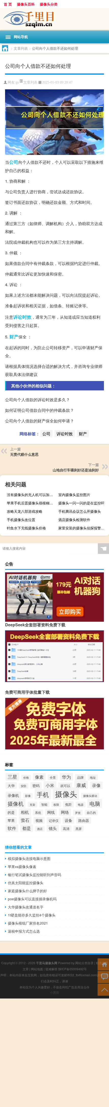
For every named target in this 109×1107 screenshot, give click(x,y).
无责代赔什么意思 (24, 454)
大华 (11, 785)
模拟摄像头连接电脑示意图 (29, 858)
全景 (53, 777)
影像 (28, 796)
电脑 (94, 803)
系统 (38, 812)
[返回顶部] (103, 989)
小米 (50, 785)
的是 (11, 812)
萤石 (25, 820)
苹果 (11, 820)
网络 (65, 812)
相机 (25, 812)
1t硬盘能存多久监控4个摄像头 (32, 914)
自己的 (91, 813)
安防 (23, 786)
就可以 (65, 785)
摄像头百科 (26, 4)
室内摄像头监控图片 (74, 494)
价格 (26, 777)
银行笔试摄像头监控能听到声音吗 (34, 874)
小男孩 (54, 992)
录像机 (13, 795)
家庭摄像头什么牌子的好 (27, 890)
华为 (66, 776)
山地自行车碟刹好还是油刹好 (76, 469)
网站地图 (37, 969)
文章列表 (21, 48)
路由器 (83, 820)
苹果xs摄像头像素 (22, 866)
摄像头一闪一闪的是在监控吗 (81, 502)
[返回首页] (103, 964)
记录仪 (54, 820)
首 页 (8, 4)
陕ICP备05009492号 (72, 969)
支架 (32, 804)
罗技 (78, 813)
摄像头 (66, 793)
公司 (13, 162)
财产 (14, 336)
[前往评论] (103, 976)
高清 (66, 828)
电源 (80, 804)
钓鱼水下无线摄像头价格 (26, 527)
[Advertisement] (54, 1052)
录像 (96, 785)
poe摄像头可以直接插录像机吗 (32, 898)
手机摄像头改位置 (21, 519)
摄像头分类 (49, 4)
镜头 (53, 828)
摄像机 (16, 803)
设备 (68, 820)
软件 (12, 828)
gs (17, 82)
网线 (51, 812)
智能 (44, 804)
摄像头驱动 (90, 796)
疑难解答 (51, 969)
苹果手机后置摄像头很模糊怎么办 (31, 502)
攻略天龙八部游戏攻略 (24, 511)
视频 (39, 820)
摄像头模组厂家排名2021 (28, 923)
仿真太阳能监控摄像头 (25, 882)
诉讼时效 (22, 317)
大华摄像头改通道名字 (25, 906)
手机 (43, 794)
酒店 (40, 829)
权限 (56, 804)
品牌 (80, 777)
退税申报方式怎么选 (24, 931)
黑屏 (79, 828)
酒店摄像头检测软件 (74, 519)
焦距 (68, 804)
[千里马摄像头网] (54, 19)
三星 (12, 776)
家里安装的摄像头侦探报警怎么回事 (83, 527)
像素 (39, 777)
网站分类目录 (84, 963)
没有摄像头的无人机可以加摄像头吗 (31, 494)
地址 (93, 777)
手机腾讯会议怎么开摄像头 (79, 511)
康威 (81, 784)
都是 (26, 828)
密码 (36, 785)
